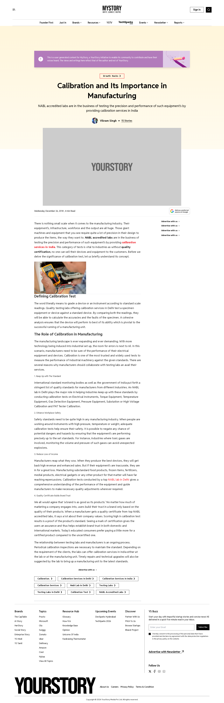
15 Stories (126, 120)
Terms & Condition (145, 687)
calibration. (43, 578)
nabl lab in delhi (79, 585)
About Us (104, 687)
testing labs (106, 585)
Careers (114, 687)
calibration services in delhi (76, 578)
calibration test (79, 592)
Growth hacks (110, 76)
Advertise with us (87, 570)
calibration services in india (117, 578)
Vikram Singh (108, 120)
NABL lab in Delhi (118, 479)
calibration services (48, 585)
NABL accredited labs (111, 592)
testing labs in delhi (48, 592)
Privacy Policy (127, 687)
